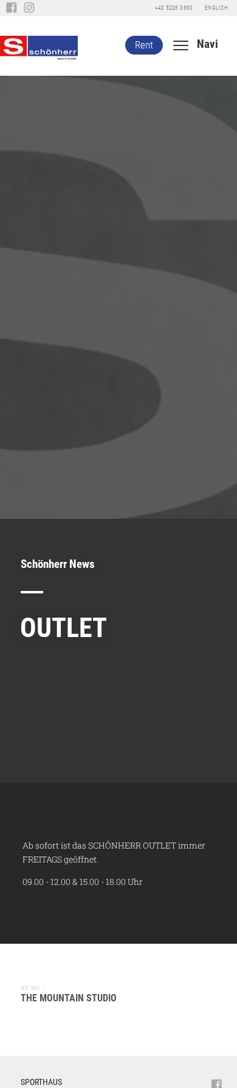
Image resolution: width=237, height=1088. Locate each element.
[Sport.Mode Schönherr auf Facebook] (11, 8)
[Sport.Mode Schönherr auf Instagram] (29, 8)
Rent (144, 45)
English (216, 8)
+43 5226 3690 (173, 8)
